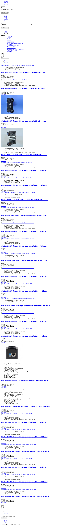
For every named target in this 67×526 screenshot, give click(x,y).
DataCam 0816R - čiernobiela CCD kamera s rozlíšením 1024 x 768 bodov (24, 260)
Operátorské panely (11, 48)
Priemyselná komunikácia (13, 45)
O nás (5, 521)
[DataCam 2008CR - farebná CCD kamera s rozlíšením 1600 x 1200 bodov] (18, 429)
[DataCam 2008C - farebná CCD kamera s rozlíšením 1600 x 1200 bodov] (17, 413)
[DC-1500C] (12, 361)
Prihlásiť (6, 2)
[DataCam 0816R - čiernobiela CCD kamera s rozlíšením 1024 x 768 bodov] (18, 253)
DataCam (9, 37)
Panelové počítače (11, 46)
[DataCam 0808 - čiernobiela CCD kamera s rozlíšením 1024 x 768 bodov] (12, 146)
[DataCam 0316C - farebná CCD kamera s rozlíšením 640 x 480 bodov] (17, 80)
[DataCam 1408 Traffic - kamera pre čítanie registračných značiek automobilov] (18, 298)
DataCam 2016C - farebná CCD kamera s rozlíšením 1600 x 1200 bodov (23, 467)
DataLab (9, 40)
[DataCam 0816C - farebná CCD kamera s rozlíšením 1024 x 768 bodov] (17, 223)
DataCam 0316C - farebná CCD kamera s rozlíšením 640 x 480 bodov (23, 88)
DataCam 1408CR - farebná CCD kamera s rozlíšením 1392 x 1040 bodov (24, 291)
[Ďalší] (6, 62)
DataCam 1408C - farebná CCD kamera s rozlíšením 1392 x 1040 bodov (23, 276)
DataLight (9, 38)
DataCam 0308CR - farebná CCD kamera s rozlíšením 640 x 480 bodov (23, 72)
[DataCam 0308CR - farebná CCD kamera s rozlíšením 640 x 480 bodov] (17, 65)
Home (5, 520)
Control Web (10, 36)
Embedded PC (10, 41)
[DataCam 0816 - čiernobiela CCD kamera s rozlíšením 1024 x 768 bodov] (17, 207)
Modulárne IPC (10, 42)
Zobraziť (2, 53)
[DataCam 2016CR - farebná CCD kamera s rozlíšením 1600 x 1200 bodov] (18, 474)
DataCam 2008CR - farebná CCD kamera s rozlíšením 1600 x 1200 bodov (24, 437)
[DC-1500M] (4, 387)
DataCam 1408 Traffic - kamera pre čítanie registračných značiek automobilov (26, 305)
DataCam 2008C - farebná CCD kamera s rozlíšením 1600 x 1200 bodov (23, 422)
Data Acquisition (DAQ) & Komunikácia (15, 49)
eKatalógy (9, 51)
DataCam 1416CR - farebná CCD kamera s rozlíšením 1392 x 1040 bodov (24, 336)
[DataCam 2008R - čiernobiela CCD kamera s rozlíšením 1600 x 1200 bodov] (18, 444)
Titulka (5, 31)
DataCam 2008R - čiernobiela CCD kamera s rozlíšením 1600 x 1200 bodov (25, 451)
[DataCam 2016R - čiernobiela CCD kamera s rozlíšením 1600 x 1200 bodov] (18, 489)
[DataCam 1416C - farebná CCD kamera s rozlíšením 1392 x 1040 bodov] (17, 313)
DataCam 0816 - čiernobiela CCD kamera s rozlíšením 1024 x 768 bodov (24, 215)
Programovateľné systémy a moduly (15, 43)
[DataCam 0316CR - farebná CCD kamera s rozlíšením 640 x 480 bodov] (12, 113)
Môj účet (6, 1)
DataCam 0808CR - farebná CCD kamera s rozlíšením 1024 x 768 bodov (24, 185)
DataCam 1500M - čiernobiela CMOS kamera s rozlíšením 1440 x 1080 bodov (25, 406)
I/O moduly (9, 44)
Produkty (6, 32)
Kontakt (5, 522)
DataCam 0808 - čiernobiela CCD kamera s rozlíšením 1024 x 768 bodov (24, 155)
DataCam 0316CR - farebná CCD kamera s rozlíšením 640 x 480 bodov (23, 121)
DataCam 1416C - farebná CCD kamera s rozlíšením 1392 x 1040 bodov (23, 321)
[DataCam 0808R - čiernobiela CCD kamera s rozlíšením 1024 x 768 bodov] (18, 192)
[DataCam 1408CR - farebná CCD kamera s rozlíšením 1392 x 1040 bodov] (18, 283)
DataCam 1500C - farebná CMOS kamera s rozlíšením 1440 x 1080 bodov (24, 380)
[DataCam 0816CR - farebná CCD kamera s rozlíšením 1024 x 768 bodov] (17, 238)
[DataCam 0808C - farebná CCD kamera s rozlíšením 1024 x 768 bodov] (17, 162)
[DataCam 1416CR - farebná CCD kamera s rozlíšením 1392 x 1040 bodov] (18, 328)
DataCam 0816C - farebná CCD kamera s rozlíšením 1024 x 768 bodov (23, 231)
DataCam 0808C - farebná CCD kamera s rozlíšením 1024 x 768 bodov (23, 170)
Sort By (2, 56)
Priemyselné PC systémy (12, 50)
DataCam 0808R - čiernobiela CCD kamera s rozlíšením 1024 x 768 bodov (24, 200)
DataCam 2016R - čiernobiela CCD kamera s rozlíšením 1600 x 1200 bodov (25, 496)
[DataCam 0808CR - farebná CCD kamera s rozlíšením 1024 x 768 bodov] (17, 177)
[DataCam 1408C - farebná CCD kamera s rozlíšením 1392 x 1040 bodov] (17, 268)
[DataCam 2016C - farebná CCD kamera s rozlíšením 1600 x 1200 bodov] (17, 458)
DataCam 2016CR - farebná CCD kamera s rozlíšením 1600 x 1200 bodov (24, 482)
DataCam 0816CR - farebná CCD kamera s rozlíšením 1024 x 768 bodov (24, 246)
